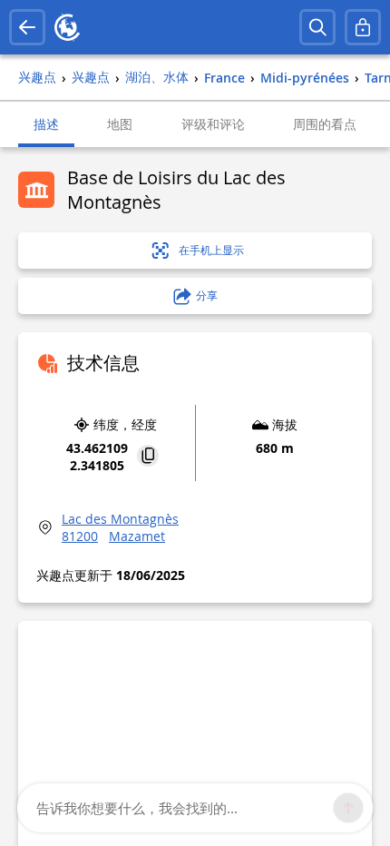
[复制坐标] (148, 457)
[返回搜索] (27, 27)
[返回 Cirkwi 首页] (67, 27)
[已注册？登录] (363, 27)
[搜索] (317, 27)
